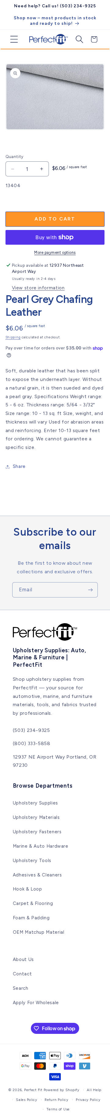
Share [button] (19, 466)
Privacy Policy (88, 1100)
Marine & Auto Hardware (40, 846)
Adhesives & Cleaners (37, 875)
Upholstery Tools (32, 860)
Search (20, 988)
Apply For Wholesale (36, 1002)
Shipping (13, 337)
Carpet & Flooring (33, 903)
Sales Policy (26, 1100)
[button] (11, 39)
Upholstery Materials (36, 817)
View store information (38, 288)
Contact (22, 974)
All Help (94, 1090)
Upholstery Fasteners (37, 832)
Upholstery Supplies (35, 803)
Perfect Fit (33, 1090)
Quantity (15, 156)
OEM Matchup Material (38, 932)
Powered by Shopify (61, 1090)
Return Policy (56, 1100)
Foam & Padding (31, 918)
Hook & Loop (27, 889)
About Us (23, 959)
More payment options (55, 252)
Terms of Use (58, 1109)
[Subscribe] (90, 589)
